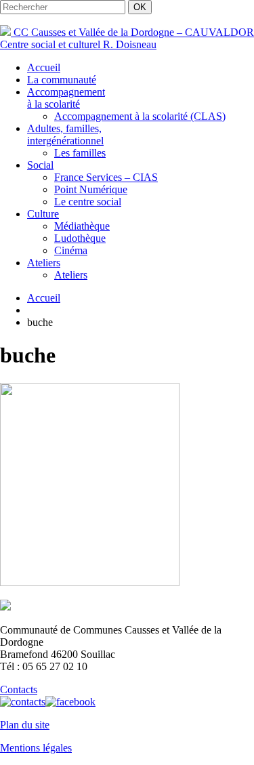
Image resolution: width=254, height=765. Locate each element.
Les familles (80, 153)
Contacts (18, 689)
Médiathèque (82, 226)
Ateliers (43, 262)
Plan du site (24, 724)
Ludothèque (80, 238)
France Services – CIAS (106, 177)
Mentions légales (36, 747)
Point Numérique (90, 189)
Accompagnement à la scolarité (66, 98)
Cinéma (70, 250)
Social (40, 165)
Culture (43, 214)
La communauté (61, 79)
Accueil (43, 67)
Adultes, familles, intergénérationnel (65, 134)
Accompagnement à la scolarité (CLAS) (140, 116)
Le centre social (87, 201)
